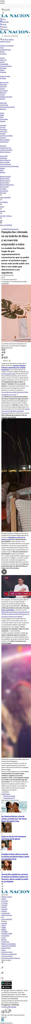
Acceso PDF (3, 156)
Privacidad (12, 1007)
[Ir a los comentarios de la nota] (4, 350)
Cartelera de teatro (6, 150)
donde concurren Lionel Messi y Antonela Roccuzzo (15, 411)
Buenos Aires (4, 82)
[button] (15, 128)
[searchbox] (14, 36)
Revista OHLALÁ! (5, 176)
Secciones (5, 22)
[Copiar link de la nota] (2, 355)
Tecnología (3, 129)
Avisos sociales (5, 162)
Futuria (2, 58)
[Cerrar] (29, 32)
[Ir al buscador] (3, 12)
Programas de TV (9, 798)
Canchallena (4, 119)
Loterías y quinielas (6, 136)
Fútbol (2, 113)
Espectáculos (14, 229)
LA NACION (5, 229)
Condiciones (5, 1007)
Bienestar (3, 93)
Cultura (2, 89)
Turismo (2, 127)
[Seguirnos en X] (2, 968)
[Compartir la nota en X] (4, 357)
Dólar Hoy (3, 60)
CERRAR (2, 1)
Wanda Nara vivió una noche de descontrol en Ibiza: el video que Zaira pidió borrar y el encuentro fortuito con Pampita (15, 614)
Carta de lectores (5, 164)
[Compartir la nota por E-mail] (7, 357)
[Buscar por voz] (28, 36)
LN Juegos (3, 125)
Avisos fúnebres (5, 160)
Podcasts (3, 138)
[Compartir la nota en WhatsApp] (4, 352)
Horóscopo (3, 131)
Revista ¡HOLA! (4, 179)
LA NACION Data (5, 50)
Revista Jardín (4, 187)
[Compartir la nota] (2, 352)
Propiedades (4, 64)
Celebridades (5, 794)
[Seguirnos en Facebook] (2, 963)
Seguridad (3, 84)
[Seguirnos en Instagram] (2, 973)
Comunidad (4, 91)
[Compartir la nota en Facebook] (2, 357)
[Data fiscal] (2, 1021)
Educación (3, 87)
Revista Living (4, 183)
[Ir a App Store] (6, 988)
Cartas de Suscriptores (7, 107)
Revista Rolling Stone (7, 185)
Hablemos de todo (6, 97)
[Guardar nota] (2, 350)
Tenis (1, 117)
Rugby (2, 115)
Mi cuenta (5, 30)
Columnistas (4, 105)
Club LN (4, 27)
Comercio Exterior (6, 66)
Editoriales (3, 103)
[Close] (2, 884)
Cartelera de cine (5, 148)
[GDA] (6, 1013)
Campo (2, 62)
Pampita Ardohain (9, 796)
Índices (2, 70)
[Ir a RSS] (2, 979)
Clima (2, 48)
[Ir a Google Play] (6, 984)
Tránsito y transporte (7, 46)
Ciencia (2, 95)
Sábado (2, 168)
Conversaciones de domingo (9, 166)
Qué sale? (3, 146)
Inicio (4, 19)
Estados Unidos (5, 76)
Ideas (2, 170)
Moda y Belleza (5, 140)
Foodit (4, 24)
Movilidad (3, 68)
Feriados (3, 134)
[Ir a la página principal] (15, 17)
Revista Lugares (5, 181)
